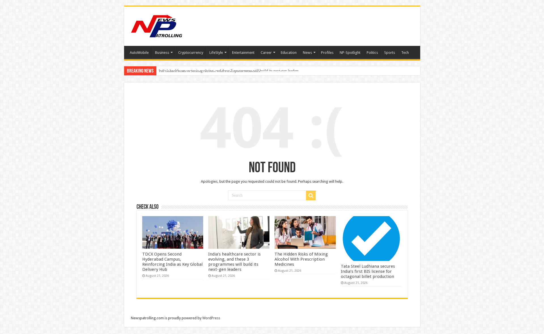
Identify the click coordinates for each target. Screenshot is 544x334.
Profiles (327, 52)
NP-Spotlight (350, 52)
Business (162, 52)
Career (266, 52)
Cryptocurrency (190, 52)
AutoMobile (139, 52)
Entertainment (243, 52)
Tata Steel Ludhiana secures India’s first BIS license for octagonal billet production (368, 271)
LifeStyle (216, 52)
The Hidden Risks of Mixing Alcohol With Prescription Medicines (209, 71)
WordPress (211, 318)
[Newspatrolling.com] (156, 25)
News (307, 52)
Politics (372, 52)
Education (289, 52)
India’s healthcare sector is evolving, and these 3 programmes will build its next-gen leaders (234, 262)
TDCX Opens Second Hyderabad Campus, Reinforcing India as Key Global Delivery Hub (172, 262)
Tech (405, 52)
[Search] (311, 195)
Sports (389, 52)
